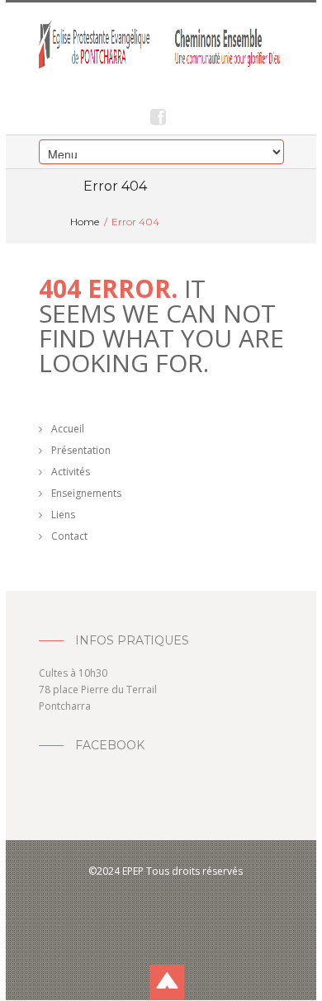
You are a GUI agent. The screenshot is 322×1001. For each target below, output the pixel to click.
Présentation (81, 450)
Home (84, 221)
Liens (63, 515)
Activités (70, 472)
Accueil (67, 429)
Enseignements (86, 493)
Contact (69, 536)
